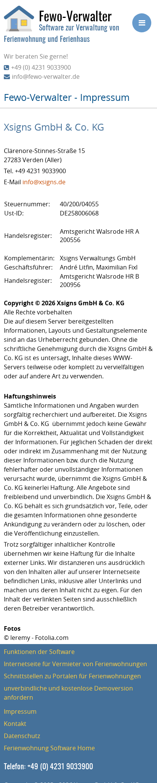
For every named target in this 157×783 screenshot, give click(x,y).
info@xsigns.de (44, 182)
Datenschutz (22, 736)
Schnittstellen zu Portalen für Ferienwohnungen (72, 676)
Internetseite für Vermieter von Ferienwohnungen (75, 664)
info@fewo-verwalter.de (46, 76)
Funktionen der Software (39, 651)
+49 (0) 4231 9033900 (41, 67)
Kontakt (15, 723)
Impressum (20, 711)
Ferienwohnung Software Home (49, 748)
